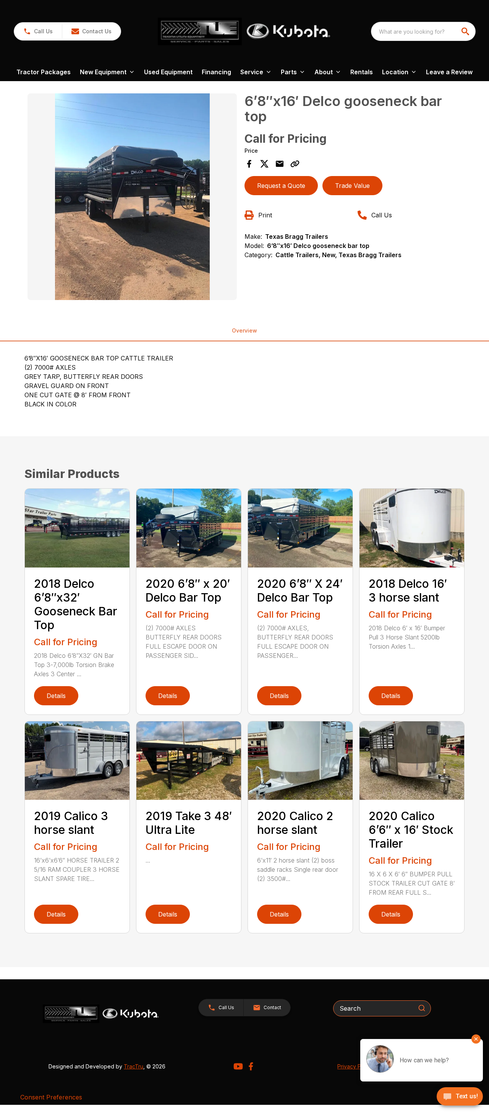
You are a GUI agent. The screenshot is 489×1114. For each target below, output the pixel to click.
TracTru (133, 1066)
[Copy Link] (295, 163)
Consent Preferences (51, 1097)
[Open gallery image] (132, 196)
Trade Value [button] (352, 185)
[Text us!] (460, 1097)
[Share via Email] (279, 163)
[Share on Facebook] (249, 163)
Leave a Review (449, 72)
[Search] (422, 1008)
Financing (216, 72)
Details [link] (56, 696)
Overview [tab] (244, 330)
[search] (466, 31)
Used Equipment (168, 72)
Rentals (361, 72)
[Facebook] (251, 1066)
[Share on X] (264, 163)
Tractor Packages (43, 72)
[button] (38, 31)
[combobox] (423, 31)
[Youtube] (238, 1066)
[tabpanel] (132, 197)
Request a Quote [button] (281, 185)
